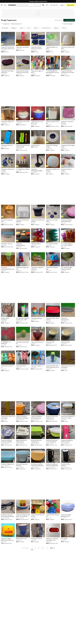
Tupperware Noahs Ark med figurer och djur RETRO (23, 515)
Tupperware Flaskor (21, 365)
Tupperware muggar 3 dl (7, 121)
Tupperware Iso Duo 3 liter (22, 121)
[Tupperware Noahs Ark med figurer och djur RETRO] (23, 506)
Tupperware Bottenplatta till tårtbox (22, 220)
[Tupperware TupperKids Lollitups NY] (38, 259)
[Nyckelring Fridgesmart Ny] (8, 456)
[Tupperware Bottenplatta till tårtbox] (23, 212)
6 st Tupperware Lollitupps (22, 169)
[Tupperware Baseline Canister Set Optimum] (38, 39)
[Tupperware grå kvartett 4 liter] (53, 113)
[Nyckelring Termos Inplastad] (68, 456)
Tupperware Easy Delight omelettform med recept (22, 71)
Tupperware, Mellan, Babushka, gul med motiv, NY (7, 539)
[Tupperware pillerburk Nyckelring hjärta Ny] (68, 212)
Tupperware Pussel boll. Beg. (52, 268)
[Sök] (34, 5)
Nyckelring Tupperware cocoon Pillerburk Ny (52, 441)
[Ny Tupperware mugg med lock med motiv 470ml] (23, 310)
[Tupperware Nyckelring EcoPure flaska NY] (68, 432)
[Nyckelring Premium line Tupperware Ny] (53, 408)
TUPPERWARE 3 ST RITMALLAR (6, 342)
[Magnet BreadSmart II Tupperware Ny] (23, 432)
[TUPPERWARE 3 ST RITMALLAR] (8, 334)
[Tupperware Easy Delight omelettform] (8, 63)
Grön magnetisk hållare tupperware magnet (66, 268)
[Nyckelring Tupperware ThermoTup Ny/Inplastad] (53, 456)
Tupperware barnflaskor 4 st (7, 366)
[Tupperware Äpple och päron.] (53, 39)
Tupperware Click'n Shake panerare (52, 319)
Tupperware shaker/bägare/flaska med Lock (7, 268)
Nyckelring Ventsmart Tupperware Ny (36, 441)
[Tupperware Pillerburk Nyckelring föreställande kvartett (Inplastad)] (23, 408)
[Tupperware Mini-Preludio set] (53, 506)
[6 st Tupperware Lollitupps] (23, 161)
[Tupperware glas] (38, 137)
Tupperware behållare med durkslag (52, 170)
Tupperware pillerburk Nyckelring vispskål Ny (6, 441)
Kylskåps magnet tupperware (5, 319)
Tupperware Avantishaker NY (22, 342)
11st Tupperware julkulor (52, 243)
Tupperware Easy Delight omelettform (7, 71)
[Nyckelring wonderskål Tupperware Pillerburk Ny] (38, 456)
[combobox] (26, 5)
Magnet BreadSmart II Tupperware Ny (21, 441)
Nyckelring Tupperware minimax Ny (22, 464)
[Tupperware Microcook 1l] (38, 334)
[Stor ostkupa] (68, 530)
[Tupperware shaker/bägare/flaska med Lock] (8, 259)
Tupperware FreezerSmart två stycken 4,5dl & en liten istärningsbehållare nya (8, 47)
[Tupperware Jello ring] (8, 235)
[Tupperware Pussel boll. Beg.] (53, 259)
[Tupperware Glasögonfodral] (68, 310)
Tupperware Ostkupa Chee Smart (68, 47)
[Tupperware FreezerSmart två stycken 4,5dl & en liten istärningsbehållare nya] (8, 39)
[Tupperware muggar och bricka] (38, 63)
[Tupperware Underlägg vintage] (53, 137)
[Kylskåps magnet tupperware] (8, 310)
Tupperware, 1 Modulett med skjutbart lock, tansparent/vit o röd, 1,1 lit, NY (52, 539)
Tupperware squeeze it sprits (7, 220)
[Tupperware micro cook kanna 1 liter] (38, 113)
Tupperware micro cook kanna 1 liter (37, 122)
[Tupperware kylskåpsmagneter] (23, 235)
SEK (47, 5)
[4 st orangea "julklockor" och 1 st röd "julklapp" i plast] (68, 235)
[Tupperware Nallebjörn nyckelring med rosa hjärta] (68, 63)
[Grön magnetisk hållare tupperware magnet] (68, 259)
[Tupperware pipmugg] (38, 310)
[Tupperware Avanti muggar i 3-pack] (68, 137)
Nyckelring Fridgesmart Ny (7, 464)
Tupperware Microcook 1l (37, 342)
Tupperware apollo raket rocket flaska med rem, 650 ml (53, 366)
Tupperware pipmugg (36, 318)
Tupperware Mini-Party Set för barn (38, 515)
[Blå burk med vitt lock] (23, 530)
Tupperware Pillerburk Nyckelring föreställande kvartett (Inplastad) (22, 417)
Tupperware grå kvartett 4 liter (52, 122)
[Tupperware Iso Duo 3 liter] (23, 113)
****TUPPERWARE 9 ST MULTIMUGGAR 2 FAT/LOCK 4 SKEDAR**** (53, 71)
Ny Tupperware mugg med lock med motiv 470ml (22, 319)
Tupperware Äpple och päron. (52, 47)
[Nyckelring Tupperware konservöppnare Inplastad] (8, 506)
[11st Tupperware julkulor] (53, 235)
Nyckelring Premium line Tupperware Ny (52, 417)
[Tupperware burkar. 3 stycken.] (68, 161)
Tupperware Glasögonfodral (65, 319)
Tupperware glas (35, 145)
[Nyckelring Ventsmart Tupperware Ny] (38, 432)
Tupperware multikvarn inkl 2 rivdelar (7, 170)
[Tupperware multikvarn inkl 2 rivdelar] (8, 161)
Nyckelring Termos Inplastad (65, 464)
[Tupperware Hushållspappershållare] (38, 161)
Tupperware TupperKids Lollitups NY (37, 268)
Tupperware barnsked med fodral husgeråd (22, 146)
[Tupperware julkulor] (38, 235)
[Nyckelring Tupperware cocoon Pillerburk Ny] (53, 432)
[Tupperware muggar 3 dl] (8, 113)
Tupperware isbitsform (6, 145)
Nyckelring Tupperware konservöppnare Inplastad (7, 515)
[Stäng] (74, 1)
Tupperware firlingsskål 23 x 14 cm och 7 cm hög (68, 417)
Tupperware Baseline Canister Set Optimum (36, 47)
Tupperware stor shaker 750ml (52, 220)
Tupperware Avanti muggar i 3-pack (68, 146)
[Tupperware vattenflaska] (23, 39)
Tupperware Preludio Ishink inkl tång (37, 220)
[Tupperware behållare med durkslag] (53, 161)
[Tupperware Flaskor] (23, 357)
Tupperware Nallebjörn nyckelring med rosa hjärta (67, 71)
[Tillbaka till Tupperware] (2, 24)
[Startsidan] (12, 5)
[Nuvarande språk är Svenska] (43, 5)
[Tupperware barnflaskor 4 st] (8, 357)
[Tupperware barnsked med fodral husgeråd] (23, 137)
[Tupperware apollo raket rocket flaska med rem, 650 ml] (53, 357)
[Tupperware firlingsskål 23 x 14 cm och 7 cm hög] (68, 408)
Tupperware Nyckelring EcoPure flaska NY (67, 441)
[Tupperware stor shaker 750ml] (53, 212)
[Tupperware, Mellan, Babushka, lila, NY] (68, 506)
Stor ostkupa (64, 538)
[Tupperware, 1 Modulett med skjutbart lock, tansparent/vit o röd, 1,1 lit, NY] (53, 530)
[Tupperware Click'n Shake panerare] (53, 310)
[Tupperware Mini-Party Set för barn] (38, 506)
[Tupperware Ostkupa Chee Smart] (68, 39)
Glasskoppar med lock (36, 538)
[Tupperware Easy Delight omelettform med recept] (23, 63)
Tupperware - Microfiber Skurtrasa (67, 122)
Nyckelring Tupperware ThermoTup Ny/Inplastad (52, 464)
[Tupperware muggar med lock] (23, 259)
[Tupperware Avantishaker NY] (23, 334)
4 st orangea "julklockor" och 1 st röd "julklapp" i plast (67, 244)
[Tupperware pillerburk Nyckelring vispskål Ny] (8, 432)
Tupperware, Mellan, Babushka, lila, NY (66, 515)
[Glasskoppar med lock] (38, 530)
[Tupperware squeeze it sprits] (8, 212)
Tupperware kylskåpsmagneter (20, 244)
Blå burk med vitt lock (21, 538)
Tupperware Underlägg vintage (52, 146)
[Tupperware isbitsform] (8, 137)
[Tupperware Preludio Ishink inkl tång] (38, 212)
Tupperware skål (50, 342)
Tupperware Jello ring (6, 243)
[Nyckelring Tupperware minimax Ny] (23, 456)
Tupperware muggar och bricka (37, 71)
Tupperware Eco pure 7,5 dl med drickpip (68, 366)
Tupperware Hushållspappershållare (36, 170)
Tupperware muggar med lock (22, 268)
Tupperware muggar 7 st (37, 365)
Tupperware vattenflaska (22, 47)
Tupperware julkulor (36, 243)
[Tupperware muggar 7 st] (38, 357)
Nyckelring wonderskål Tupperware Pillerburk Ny (37, 464)
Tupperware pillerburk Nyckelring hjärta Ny (66, 220)
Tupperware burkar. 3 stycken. (66, 170)
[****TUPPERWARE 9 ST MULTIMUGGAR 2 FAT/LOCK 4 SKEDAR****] (53, 63)
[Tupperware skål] (53, 334)
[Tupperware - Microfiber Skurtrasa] (68, 113)
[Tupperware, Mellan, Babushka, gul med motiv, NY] (8, 530)
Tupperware (6, 23)
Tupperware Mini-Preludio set (52, 515)
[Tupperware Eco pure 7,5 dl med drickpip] (68, 357)
